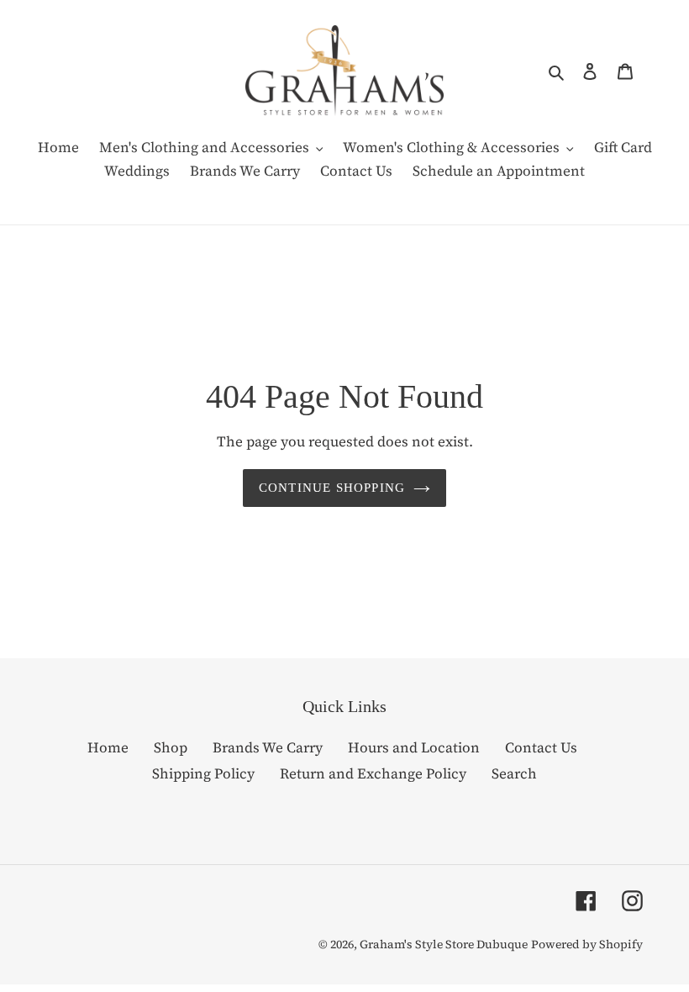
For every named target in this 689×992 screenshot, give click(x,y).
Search (514, 773)
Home (108, 747)
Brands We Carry (268, 747)
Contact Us (541, 747)
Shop (170, 747)
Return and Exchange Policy (373, 773)
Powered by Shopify (587, 944)
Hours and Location (414, 747)
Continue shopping (332, 487)
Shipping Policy (203, 773)
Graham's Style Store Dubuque (444, 944)
